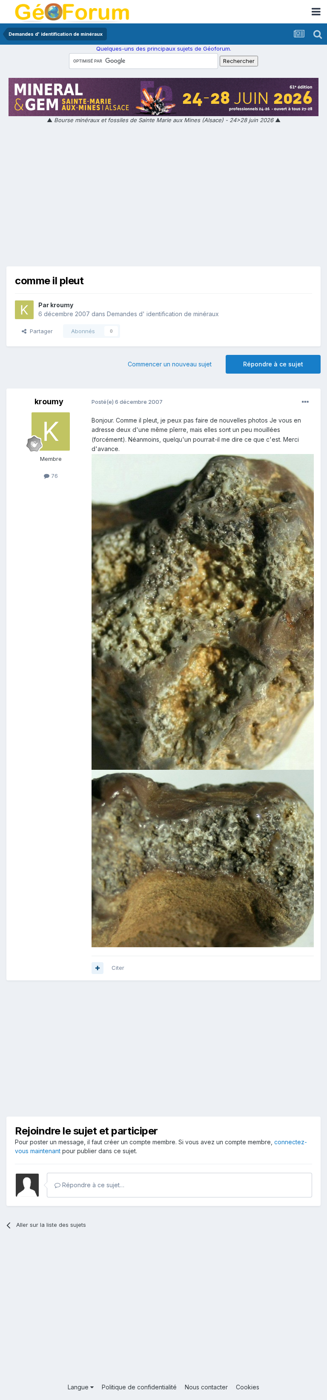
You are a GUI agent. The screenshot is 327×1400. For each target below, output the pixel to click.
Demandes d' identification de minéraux (163, 313)
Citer (118, 967)
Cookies (247, 1387)
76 (53, 475)
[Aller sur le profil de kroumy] (24, 309)
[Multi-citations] (97, 968)
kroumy (61, 305)
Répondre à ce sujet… (92, 1185)
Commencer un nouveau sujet (170, 364)
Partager (39, 331)
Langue (79, 1387)
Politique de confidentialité (139, 1387)
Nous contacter (206, 1387)
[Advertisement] (163, 197)
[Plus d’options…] (305, 402)
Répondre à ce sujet (273, 364)
